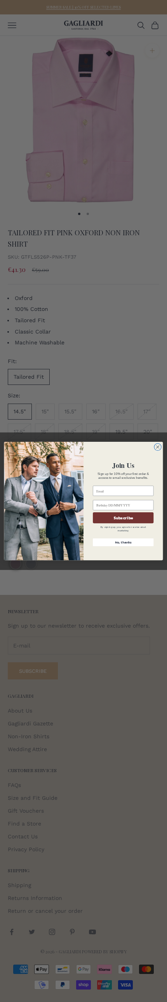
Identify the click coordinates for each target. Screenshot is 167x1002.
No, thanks (123, 542)
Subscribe (123, 518)
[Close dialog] (157, 446)
